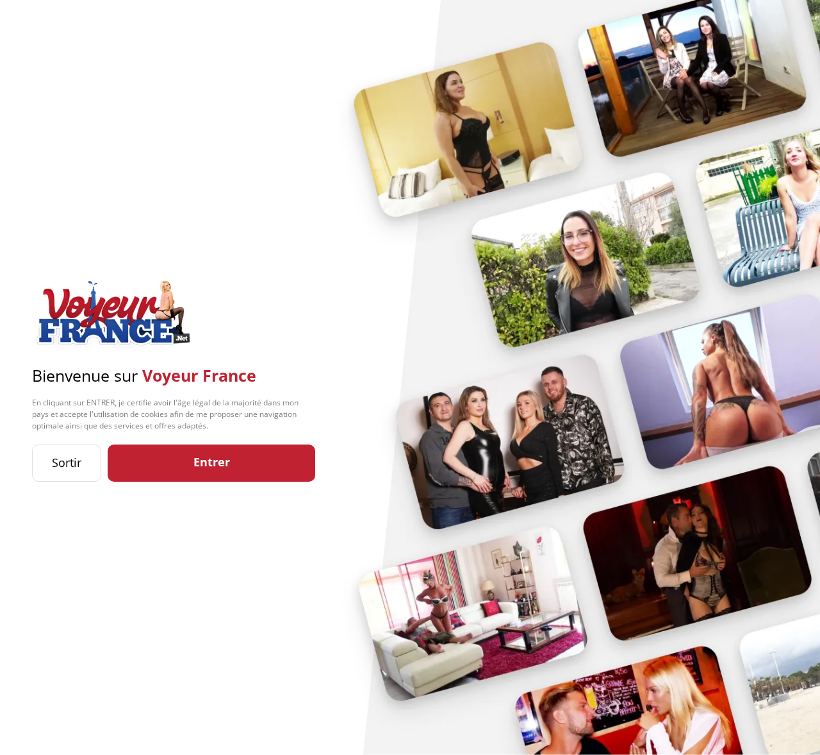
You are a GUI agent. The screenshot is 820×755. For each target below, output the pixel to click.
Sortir (66, 462)
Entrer (211, 462)
